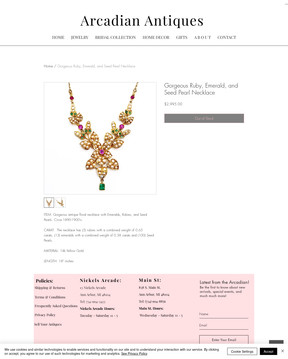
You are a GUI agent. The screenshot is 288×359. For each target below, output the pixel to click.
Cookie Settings (242, 351)
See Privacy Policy (134, 353)
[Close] (282, 351)
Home (48, 66)
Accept (268, 351)
